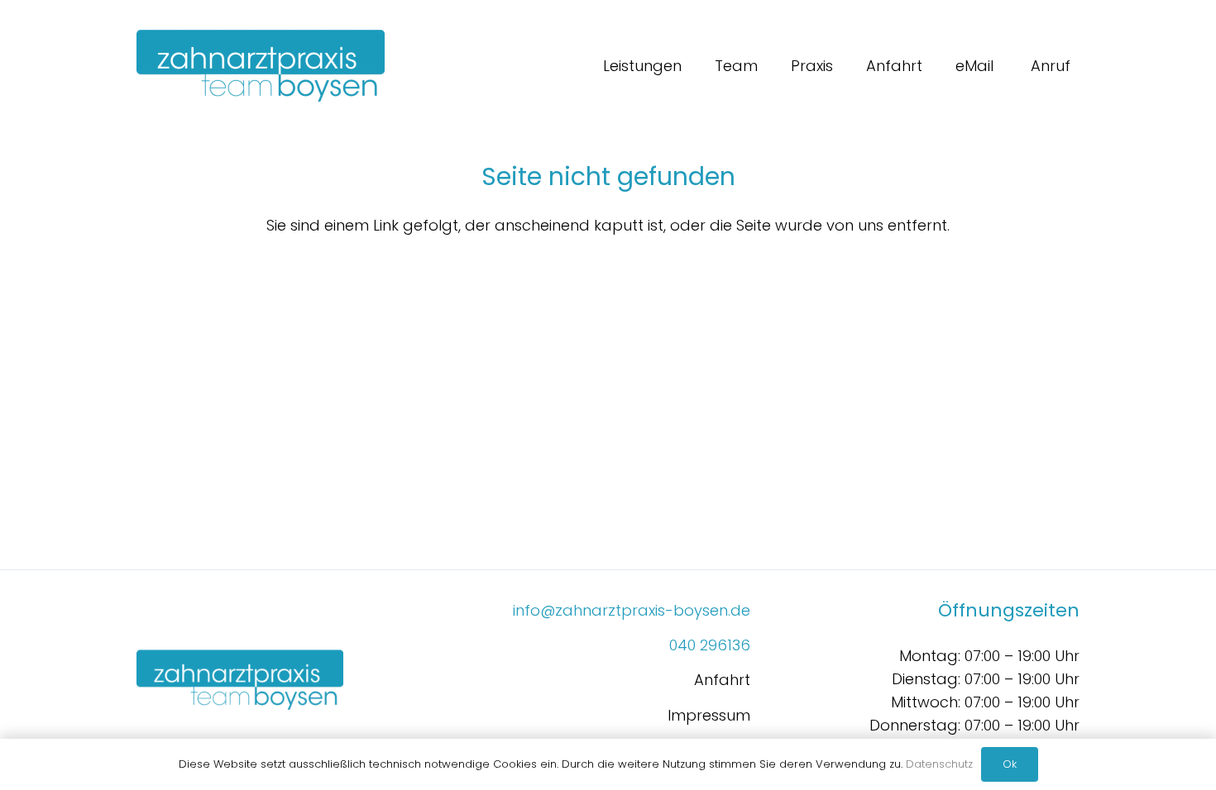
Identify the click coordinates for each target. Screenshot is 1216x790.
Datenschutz (939, 764)
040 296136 (709, 645)
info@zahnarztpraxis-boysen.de (631, 610)
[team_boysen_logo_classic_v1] (260, 66)
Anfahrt (722, 679)
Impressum (709, 715)
